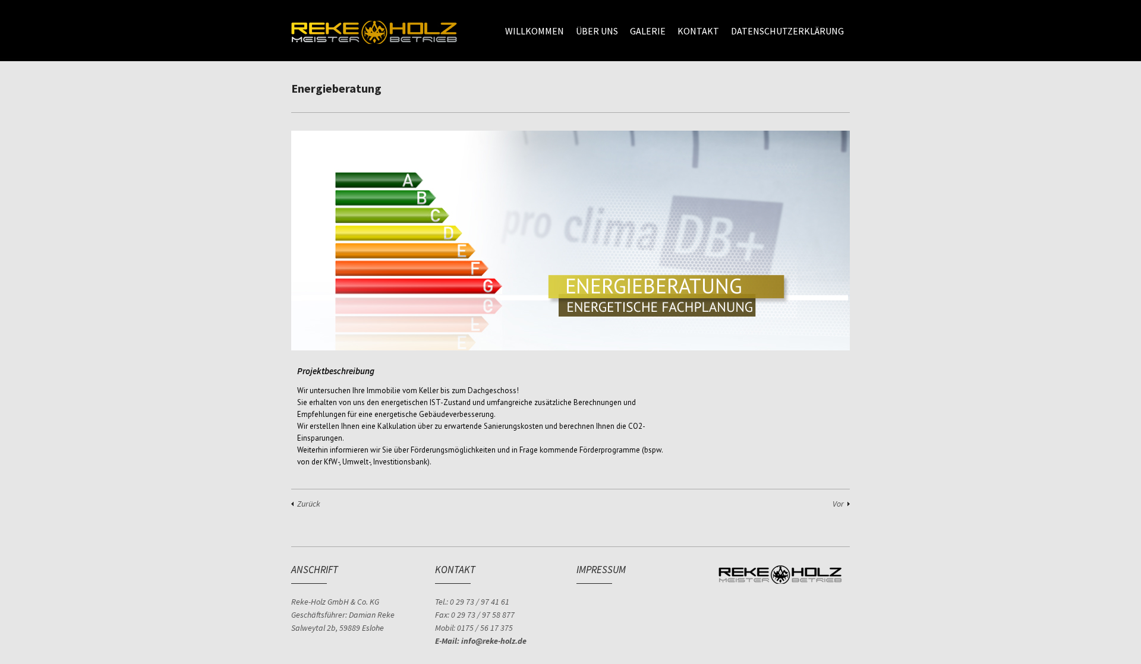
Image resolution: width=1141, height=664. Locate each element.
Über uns (597, 31)
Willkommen (534, 31)
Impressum (601, 569)
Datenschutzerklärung (787, 31)
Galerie (648, 31)
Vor (838, 503)
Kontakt (698, 31)
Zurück (308, 503)
